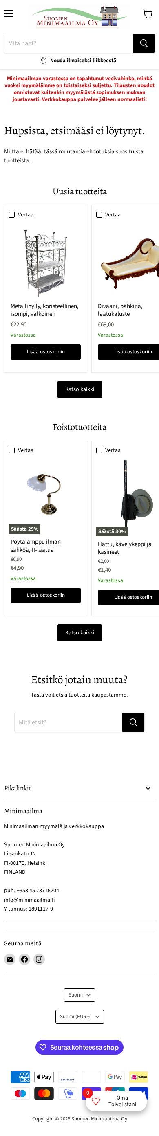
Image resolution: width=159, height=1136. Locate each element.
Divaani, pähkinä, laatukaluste (120, 310)
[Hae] (144, 43)
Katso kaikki (79, 389)
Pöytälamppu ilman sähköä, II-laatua (36, 546)
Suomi (75, 995)
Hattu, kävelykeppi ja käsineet (125, 548)
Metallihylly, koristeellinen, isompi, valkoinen (45, 310)
